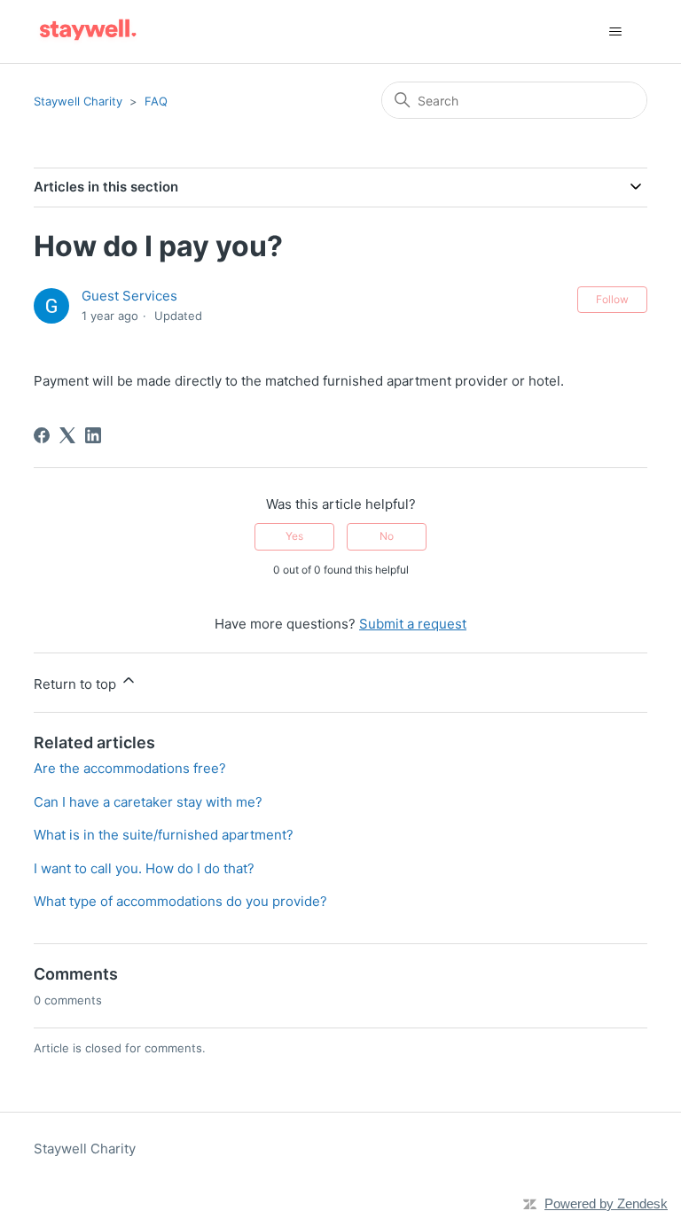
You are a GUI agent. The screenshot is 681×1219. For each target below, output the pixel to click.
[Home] (87, 31)
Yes (294, 536)
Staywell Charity (78, 101)
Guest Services (129, 295)
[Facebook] (42, 435)
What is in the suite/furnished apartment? (164, 834)
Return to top (77, 684)
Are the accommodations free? (130, 768)
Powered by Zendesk (606, 1203)
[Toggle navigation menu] (615, 32)
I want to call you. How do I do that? (144, 868)
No (387, 536)
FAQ (156, 101)
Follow (612, 299)
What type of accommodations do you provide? (180, 901)
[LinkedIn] (93, 435)
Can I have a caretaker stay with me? (148, 801)
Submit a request (412, 623)
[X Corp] (67, 435)
